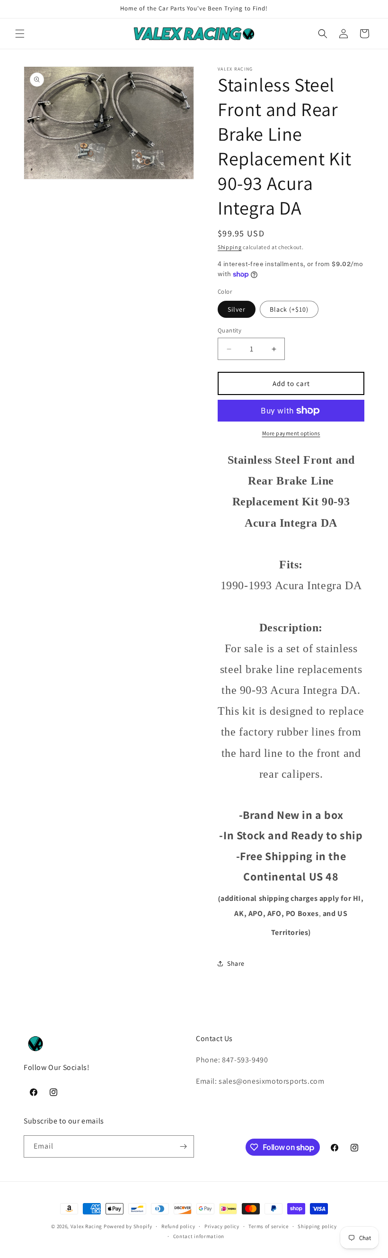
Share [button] (236, 963)
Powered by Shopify (128, 1226)
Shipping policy (317, 1226)
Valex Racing (86, 1226)
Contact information (198, 1236)
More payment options (291, 433)
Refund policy (178, 1226)
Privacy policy (221, 1226)
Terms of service (268, 1226)
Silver (237, 309)
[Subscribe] (183, 1146)
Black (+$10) (289, 309)
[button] (19, 33)
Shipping (230, 247)
